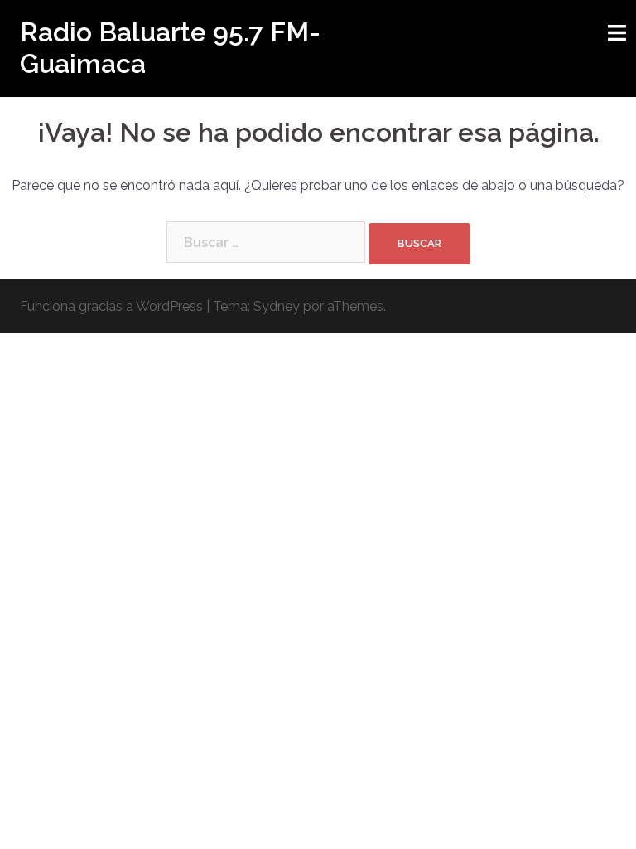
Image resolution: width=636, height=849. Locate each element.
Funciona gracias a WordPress (111, 306)
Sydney (276, 306)
